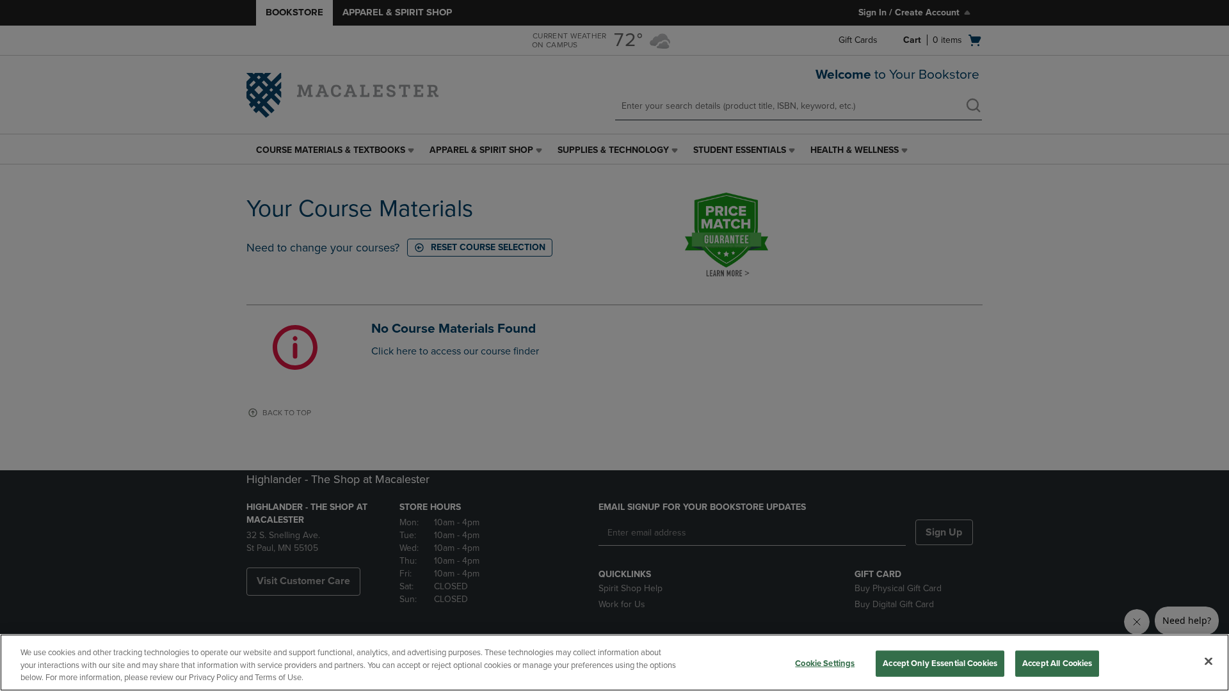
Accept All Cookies (1057, 663)
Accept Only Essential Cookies (940, 663)
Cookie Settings (825, 663)
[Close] (1208, 661)
